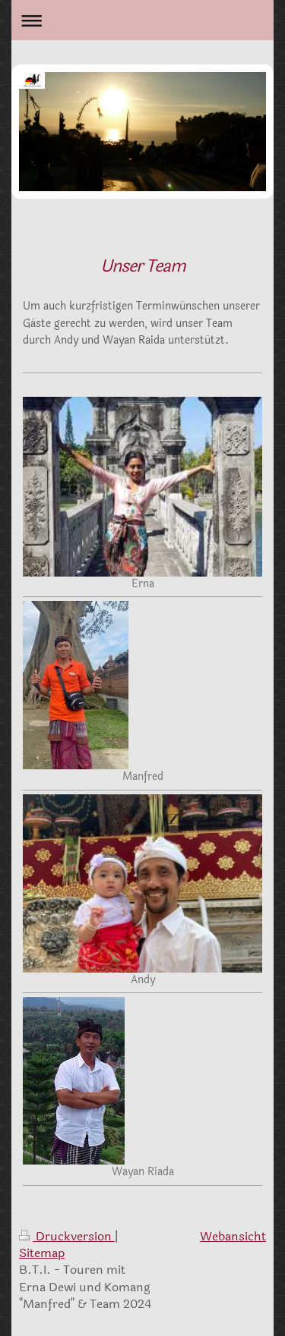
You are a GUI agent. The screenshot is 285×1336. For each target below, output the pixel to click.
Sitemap (42, 1252)
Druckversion (74, 1236)
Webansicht (233, 1236)
